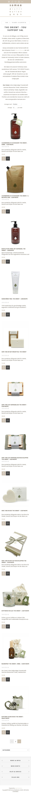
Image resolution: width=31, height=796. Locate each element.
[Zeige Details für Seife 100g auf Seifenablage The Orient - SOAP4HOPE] (16, 388)
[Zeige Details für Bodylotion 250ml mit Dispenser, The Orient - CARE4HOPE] (16, 232)
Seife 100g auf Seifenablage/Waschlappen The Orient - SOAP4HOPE (15, 458)
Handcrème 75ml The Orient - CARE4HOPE (15, 299)
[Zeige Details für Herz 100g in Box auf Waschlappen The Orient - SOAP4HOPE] (16, 544)
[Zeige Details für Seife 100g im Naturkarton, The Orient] (16, 335)
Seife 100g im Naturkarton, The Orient (14, 352)
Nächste (19, 741)
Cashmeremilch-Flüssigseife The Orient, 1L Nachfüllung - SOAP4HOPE (15, 196)
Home (6, 22)
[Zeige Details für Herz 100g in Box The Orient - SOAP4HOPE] (16, 494)
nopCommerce (18, 788)
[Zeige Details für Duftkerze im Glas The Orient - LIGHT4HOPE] (16, 594)
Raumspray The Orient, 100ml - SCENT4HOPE (15, 664)
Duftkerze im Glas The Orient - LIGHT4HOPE (15, 611)
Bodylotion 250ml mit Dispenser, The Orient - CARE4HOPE (13, 249)
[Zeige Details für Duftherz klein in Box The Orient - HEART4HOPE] (16, 700)
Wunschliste (15, 1)
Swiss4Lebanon (19, 50)
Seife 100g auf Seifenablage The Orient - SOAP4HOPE (14, 405)
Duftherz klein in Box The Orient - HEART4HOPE (13, 717)
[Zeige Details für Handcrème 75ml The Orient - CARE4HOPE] (16, 282)
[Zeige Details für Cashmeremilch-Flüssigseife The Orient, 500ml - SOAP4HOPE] (16, 126)
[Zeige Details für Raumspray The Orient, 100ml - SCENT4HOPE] (16, 647)
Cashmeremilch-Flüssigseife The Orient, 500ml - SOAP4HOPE (14, 143)
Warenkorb (19, 1)
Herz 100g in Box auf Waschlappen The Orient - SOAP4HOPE (14, 561)
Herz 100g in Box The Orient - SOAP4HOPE (14, 510)
